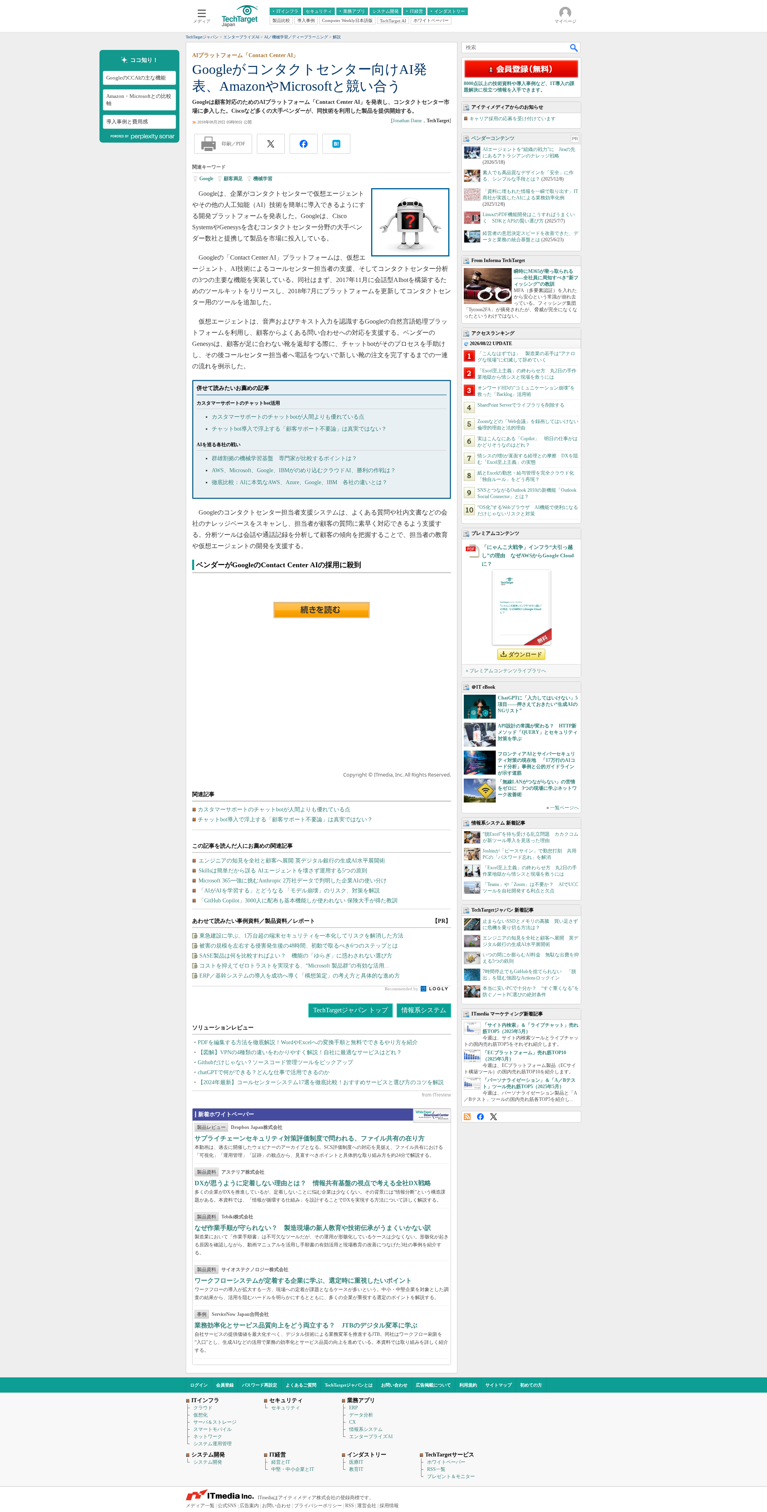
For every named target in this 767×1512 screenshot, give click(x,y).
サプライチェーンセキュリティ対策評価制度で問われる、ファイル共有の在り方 (310, 1138)
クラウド (203, 1408)
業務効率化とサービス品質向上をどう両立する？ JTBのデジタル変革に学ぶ (306, 1325)
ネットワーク (207, 1436)
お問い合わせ (394, 1385)
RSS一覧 (436, 1469)
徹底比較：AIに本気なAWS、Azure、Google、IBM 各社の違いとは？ (299, 482)
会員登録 (225, 1385)
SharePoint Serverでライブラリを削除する (520, 405)
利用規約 (468, 1385)
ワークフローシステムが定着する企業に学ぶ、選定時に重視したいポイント (303, 1280)
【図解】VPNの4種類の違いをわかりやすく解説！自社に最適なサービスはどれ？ (300, 1052)
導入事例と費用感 (127, 122)
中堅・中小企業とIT (292, 1469)
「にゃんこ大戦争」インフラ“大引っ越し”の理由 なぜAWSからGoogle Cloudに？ (528, 555)
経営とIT (280, 1462)
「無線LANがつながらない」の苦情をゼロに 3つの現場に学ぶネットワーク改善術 (537, 788)
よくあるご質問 (301, 1385)
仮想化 (200, 1415)
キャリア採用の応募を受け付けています (512, 118)
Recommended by (402, 988)
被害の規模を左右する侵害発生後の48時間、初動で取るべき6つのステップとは (298, 946)
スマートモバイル (212, 1429)
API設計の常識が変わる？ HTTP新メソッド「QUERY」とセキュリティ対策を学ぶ (538, 732)
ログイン (199, 1385)
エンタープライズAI (371, 1436)
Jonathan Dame (407, 120)
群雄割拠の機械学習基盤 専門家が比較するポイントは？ (284, 458)
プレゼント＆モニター (451, 1476)
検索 (574, 47)
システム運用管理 (212, 1443)
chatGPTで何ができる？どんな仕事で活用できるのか (264, 1072)
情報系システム (423, 1010)
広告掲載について (433, 1385)
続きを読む (322, 610)
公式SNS (227, 1505)
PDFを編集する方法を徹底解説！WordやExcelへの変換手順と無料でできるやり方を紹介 (308, 1042)
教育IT (356, 1469)
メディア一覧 (200, 1505)
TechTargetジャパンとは (349, 1385)
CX (352, 1422)
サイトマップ (498, 1385)
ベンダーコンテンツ (493, 138)
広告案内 (249, 1505)
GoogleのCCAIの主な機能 (136, 78)
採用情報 (389, 1505)
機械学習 (262, 178)
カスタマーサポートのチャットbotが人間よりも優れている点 (288, 417)
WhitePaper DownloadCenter (432, 1116)
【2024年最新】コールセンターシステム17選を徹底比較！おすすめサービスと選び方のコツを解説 (321, 1082)
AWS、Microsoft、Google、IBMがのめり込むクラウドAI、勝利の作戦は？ (304, 470)
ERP (353, 1408)
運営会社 (366, 1505)
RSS (467, 1116)
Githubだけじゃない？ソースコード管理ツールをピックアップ (275, 1062)
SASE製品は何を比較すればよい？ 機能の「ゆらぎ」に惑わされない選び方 (295, 956)
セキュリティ (285, 1408)
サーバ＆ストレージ (214, 1422)
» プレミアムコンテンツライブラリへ (506, 671)
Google (206, 178)
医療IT (356, 1462)
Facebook (480, 1116)
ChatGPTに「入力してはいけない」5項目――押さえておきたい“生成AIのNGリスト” (538, 704)
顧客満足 (233, 178)
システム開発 (207, 1462)
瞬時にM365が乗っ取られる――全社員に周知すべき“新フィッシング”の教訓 (546, 277)
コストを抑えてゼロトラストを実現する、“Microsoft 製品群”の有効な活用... (294, 966)
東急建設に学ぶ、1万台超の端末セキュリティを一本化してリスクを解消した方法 (301, 936)
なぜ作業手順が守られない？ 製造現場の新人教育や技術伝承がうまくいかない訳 (313, 1227)
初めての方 (531, 1385)
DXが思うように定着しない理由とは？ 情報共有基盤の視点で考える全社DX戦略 (313, 1183)
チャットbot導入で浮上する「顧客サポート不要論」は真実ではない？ (299, 429)
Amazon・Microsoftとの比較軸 (138, 99)
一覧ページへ (564, 808)
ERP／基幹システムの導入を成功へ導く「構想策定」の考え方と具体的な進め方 (299, 976)
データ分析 (361, 1415)
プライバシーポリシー (318, 1505)
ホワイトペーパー (446, 1462)
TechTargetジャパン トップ (350, 1010)
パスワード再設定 (259, 1385)
